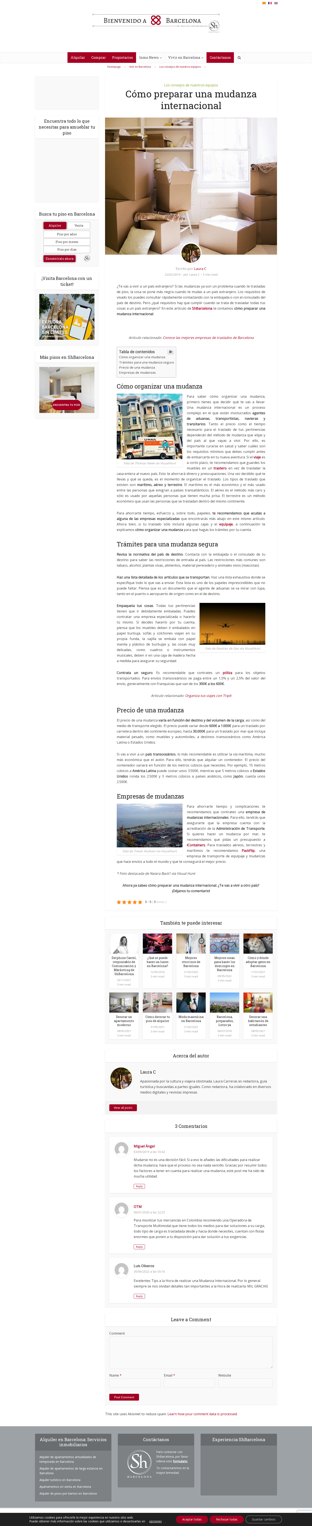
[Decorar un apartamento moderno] (124, 1002)
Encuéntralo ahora (59, 259)
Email (169, 1375)
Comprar (98, 57)
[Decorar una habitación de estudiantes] (258, 1002)
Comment (117, 1333)
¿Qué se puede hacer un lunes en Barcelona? (158, 962)
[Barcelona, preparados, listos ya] (224, 1002)
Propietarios (122, 57)
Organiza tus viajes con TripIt (208, 695)
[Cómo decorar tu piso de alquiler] (157, 1002)
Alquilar (78, 57)
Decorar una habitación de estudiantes (258, 1021)
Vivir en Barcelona (184, 57)
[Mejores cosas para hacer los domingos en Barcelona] (224, 943)
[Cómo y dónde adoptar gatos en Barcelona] (258, 943)
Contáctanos (220, 57)
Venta (78, 225)
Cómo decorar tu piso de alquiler (157, 1019)
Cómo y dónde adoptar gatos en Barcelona (258, 962)
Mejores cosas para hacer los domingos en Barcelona (224, 964)
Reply (139, 1186)
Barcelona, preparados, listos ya (224, 1021)
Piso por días (67, 249)
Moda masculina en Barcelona (191, 1019)
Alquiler (55, 225)
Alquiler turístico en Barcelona (59, 1480)
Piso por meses (67, 242)
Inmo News (149, 57)
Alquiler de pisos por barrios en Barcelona (68, 1493)
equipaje (226, 524)
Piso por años (67, 234)
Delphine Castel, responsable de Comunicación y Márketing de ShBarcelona (124, 966)
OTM (138, 1206)
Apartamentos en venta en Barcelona (65, 1487)
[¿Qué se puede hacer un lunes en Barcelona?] (157, 943)
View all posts (123, 1108)
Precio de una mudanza (137, 367)
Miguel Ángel (144, 1146)
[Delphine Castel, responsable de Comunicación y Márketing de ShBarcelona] (124, 943)
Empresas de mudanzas (137, 372)
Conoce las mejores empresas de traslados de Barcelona (208, 337)
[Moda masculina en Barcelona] (191, 1002)
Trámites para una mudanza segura (146, 362)
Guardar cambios (263, 1519)
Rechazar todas (227, 1519)
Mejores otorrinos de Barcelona (191, 962)
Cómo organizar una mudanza (142, 357)
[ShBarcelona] (156, 21)
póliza (227, 672)
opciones (155, 1521)
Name (115, 1375)
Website (224, 1375)
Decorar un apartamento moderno (124, 1021)
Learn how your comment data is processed (202, 1414)
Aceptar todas (192, 1519)
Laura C (200, 268)
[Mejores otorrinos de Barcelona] (191, 943)
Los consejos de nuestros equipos (191, 85)
